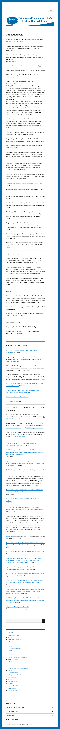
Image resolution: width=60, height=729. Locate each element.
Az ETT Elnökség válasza (18, 436)
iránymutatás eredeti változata (20, 359)
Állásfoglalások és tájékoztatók (15, 675)
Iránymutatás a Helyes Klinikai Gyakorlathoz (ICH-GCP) (28, 357)
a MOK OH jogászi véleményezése (34, 428)
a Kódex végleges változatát (15, 434)
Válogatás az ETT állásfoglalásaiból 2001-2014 (17, 607)
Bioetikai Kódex (10, 536)
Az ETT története (12, 688)
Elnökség (10, 637)
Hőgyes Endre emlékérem (14, 686)
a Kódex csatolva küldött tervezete (26, 419)
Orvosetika (10, 670)
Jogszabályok (11, 679)
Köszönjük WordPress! (27, 724)
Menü (51, 10)
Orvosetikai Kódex (28, 366)
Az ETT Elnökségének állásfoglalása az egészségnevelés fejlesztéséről (23, 551)
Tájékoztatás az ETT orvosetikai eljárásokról (17, 397)
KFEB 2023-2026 (12, 690)
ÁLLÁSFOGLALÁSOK (12, 719)
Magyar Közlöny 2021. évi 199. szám (23, 463)
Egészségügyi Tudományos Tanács (13, 724)
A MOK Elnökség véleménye (26, 425)
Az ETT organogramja (13, 635)
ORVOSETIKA (10, 715)
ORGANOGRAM (10, 704)
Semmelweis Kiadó (17, 609)
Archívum (10, 683)
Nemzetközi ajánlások (13, 681)
